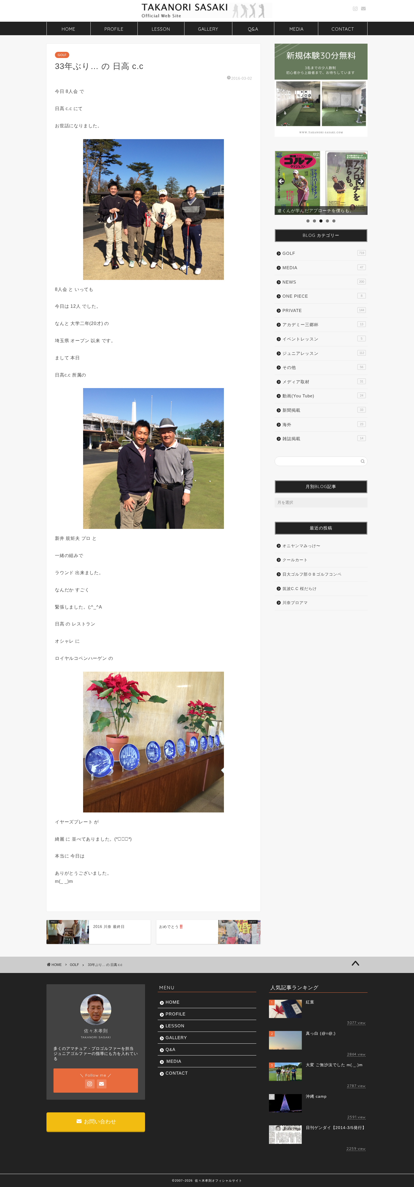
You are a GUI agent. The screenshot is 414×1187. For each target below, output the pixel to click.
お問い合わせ (99, 1121)
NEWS (323, 282)
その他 (322, 367)
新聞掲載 (322, 410)
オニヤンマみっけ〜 (301, 546)
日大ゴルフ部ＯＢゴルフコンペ (312, 574)
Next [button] (360, 181)
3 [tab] (320, 220)
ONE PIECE (322, 296)
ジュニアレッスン (323, 353)
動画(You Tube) (322, 395)
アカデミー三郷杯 (322, 324)
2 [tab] (314, 220)
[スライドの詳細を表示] (321, 183)
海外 (322, 424)
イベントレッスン (322, 339)
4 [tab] (327, 220)
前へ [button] (281, 181)
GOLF (62, 55)
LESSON (161, 29)
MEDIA (297, 29)
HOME (68, 29)
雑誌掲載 (322, 438)
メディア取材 (322, 381)
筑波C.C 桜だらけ (299, 589)
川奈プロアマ (295, 603)
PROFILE (114, 29)
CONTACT (342, 29)
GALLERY (208, 29)
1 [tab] (308, 220)
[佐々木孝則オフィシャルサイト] (207, 17)
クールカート (295, 560)
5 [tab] (333, 220)
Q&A (253, 29)
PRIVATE (323, 310)
